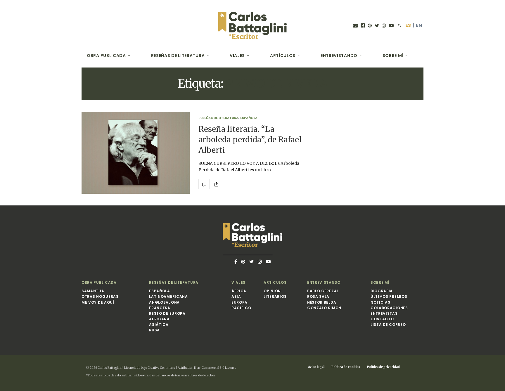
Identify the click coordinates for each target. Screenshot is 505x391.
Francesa (159, 307)
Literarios (275, 296)
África (238, 290)
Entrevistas (384, 313)
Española (248, 118)
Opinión (272, 290)
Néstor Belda (321, 302)
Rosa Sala (318, 296)
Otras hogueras (100, 296)
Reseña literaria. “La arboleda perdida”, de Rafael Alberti (250, 139)
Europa (239, 302)
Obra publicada (106, 55)
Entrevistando (339, 55)
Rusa (154, 330)
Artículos (282, 55)
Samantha (93, 290)
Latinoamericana (168, 296)
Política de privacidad (383, 367)
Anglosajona (164, 302)
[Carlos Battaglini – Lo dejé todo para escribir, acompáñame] (252, 25)
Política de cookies (345, 367)
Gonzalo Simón (324, 307)
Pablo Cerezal (323, 290)
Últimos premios (389, 296)
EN (419, 25)
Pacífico (241, 307)
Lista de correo (388, 324)
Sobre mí (393, 55)
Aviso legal (316, 367)
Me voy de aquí (98, 302)
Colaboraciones (389, 307)
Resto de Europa (167, 313)
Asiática (159, 324)
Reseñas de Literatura (178, 55)
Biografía (382, 290)
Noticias (380, 302)
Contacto (382, 318)
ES (408, 25)
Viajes (237, 55)
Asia (236, 296)
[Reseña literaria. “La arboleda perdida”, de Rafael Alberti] (136, 153)
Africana (159, 318)
